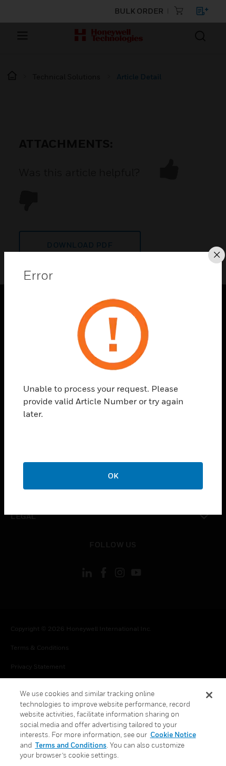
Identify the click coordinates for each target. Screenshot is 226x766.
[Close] (209, 695)
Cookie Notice (173, 734)
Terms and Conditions (71, 745)
